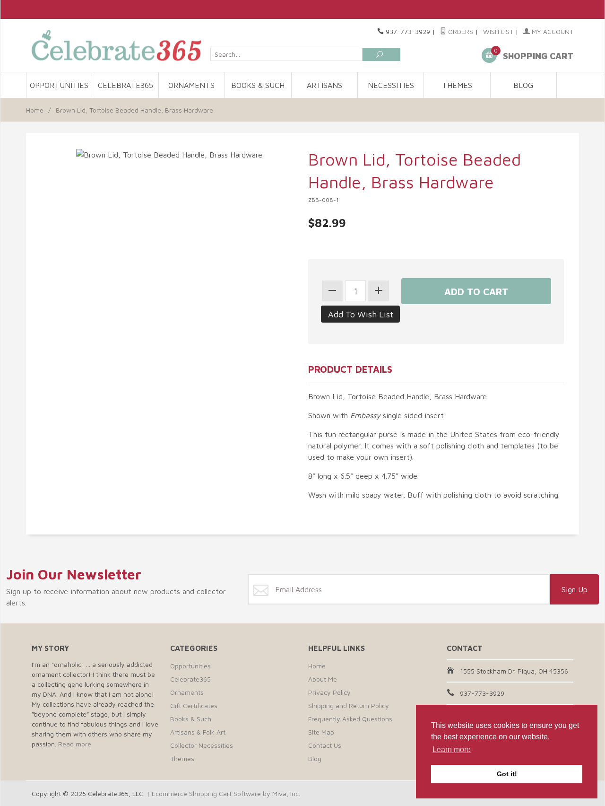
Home (34, 110)
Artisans (324, 85)
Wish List (498, 31)
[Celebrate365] (118, 45)
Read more (74, 744)
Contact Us (324, 745)
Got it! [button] (507, 774)
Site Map (321, 732)
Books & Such (258, 85)
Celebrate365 (125, 85)
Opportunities (59, 85)
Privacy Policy (329, 692)
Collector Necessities (201, 745)
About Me (322, 679)
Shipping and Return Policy (348, 705)
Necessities (391, 85)
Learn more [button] (451, 749)
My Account (551, 31)
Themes (457, 85)
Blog (523, 85)
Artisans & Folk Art (197, 732)
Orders (459, 31)
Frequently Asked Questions (350, 719)
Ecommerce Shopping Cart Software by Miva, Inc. (226, 793)
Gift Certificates (193, 705)
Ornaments (191, 85)
